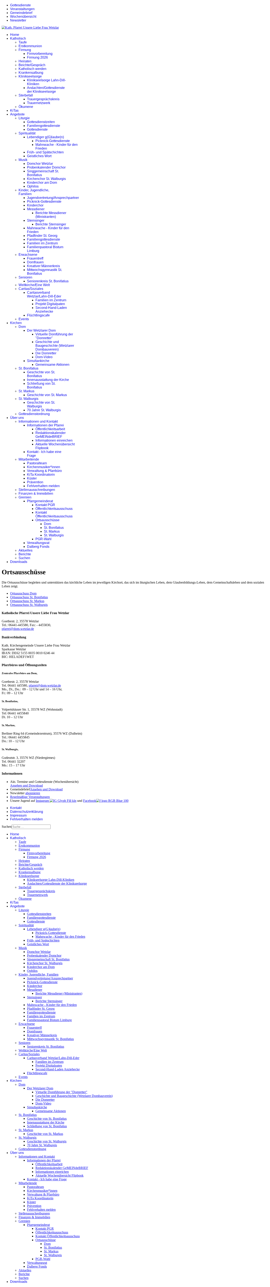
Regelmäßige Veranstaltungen (30, 797)
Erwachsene (28, 254)
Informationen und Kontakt (38, 421)
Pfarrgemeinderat (40, 501)
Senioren (25, 277)
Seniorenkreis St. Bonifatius (48, 281)
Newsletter (18, 20)
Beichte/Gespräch (32, 65)
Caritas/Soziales (31, 289)
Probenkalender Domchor (46, 167)
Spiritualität (27, 133)
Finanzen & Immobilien (36, 493)
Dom (22, 326)
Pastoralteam (37, 463)
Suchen (24, 558)
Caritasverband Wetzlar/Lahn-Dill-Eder (44, 294)
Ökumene (26, 106)
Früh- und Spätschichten (45, 152)
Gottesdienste (20, 5)
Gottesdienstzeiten (41, 122)
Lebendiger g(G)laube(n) (45, 137)
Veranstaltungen (22, 9)
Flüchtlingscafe (38, 315)
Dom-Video (44, 357)
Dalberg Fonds (38, 546)
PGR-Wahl (43, 539)
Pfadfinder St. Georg (42, 235)
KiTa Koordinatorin (41, 474)
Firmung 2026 (37, 57)
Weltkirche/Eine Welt (34, 285)
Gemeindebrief (21, 13)
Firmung (25, 50)
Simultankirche (38, 361)
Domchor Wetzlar (40, 163)
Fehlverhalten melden (43, 486)
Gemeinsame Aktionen (52, 364)
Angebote (17, 114)
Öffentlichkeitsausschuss (54, 508)
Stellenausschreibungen (37, 489)
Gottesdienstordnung (34, 414)
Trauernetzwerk (38, 103)
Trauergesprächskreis (43, 99)
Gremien (25, 497)
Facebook (89, 800)
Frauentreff (35, 258)
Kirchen (16, 323)
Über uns (17, 417)
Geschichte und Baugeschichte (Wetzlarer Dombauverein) (54, 345)
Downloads (18, 562)
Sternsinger (35, 220)
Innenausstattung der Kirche (48, 380)
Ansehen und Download (26, 785)
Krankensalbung (31, 72)
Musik (23, 160)
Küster (32, 478)
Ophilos (33, 186)
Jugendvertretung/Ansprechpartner (53, 198)
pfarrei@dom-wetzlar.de (18, 629)
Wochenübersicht (23, 16)
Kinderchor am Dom (42, 182)
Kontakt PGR (45, 505)
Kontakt (16, 808)
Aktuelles (25, 550)
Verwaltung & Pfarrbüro (44, 471)
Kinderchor (35, 205)
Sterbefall (26, 95)
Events (24, 319)
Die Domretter (45, 353)
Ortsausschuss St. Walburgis (29, 605)
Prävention (35, 482)
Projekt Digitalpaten (50, 304)
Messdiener (36, 209)
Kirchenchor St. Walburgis (46, 179)
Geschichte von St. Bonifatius (41, 374)
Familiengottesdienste (43, 125)
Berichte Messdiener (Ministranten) (50, 214)
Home (14, 34)
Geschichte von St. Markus (47, 395)
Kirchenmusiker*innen (43, 467)
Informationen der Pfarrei (45, 425)
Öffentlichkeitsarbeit (50, 429)
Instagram (43, 800)
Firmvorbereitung (40, 53)
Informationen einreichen (54, 440)
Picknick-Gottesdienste (52, 141)
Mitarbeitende (29, 459)
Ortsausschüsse (47, 520)
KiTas (14, 110)
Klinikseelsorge (30, 76)
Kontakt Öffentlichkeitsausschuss (54, 514)
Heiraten (25, 61)
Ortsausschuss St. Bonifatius (29, 597)
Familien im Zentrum (42, 243)
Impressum (18, 815)
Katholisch (18, 38)
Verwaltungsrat (38, 543)
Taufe (23, 42)
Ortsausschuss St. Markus (27, 601)
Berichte (25, 554)
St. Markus (26, 391)
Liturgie (24, 118)
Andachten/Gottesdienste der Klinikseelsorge (46, 89)
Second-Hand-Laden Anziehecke (51, 309)
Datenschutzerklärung (26, 811)
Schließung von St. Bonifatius (41, 385)
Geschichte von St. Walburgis (41, 404)
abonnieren (32, 793)
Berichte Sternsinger (50, 224)
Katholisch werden (32, 69)
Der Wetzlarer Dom (41, 330)
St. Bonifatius (28, 368)
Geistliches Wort (39, 156)
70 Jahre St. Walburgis (44, 410)
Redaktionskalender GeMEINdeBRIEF (50, 434)
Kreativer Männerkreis (43, 266)
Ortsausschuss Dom (23, 593)
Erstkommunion (30, 46)
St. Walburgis (28, 398)
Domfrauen (35, 262)
